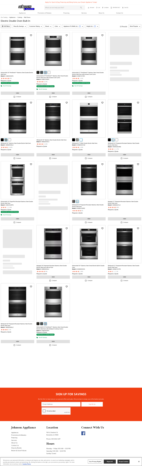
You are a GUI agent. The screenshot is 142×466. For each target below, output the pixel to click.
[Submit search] (81, 7)
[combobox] (19, 26)
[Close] (139, 461)
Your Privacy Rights (95, 461)
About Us (101, 13)
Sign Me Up (92, 404)
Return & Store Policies (18, 450)
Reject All (110, 461)
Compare (18, 96)
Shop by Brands (16, 448)
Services (84, 13)
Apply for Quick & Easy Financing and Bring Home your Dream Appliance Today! (71, 2)
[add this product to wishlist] (31, 35)
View (17, 93)
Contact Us (119, 13)
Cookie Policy (27, 464)
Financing (66, 13)
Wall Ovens (27, 17)
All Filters (7, 26)
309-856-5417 (55, 439)
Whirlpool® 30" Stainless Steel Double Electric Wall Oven (16, 143)
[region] (71, 461)
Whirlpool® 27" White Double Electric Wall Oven (84, 143)
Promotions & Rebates (44, 13)
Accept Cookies (123, 461)
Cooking (19, 17)
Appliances (22, 13)
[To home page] (26, 8)
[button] (88, 7)
